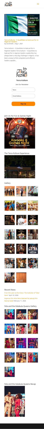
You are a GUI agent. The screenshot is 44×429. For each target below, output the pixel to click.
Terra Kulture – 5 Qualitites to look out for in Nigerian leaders (21, 41)
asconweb (9, 44)
